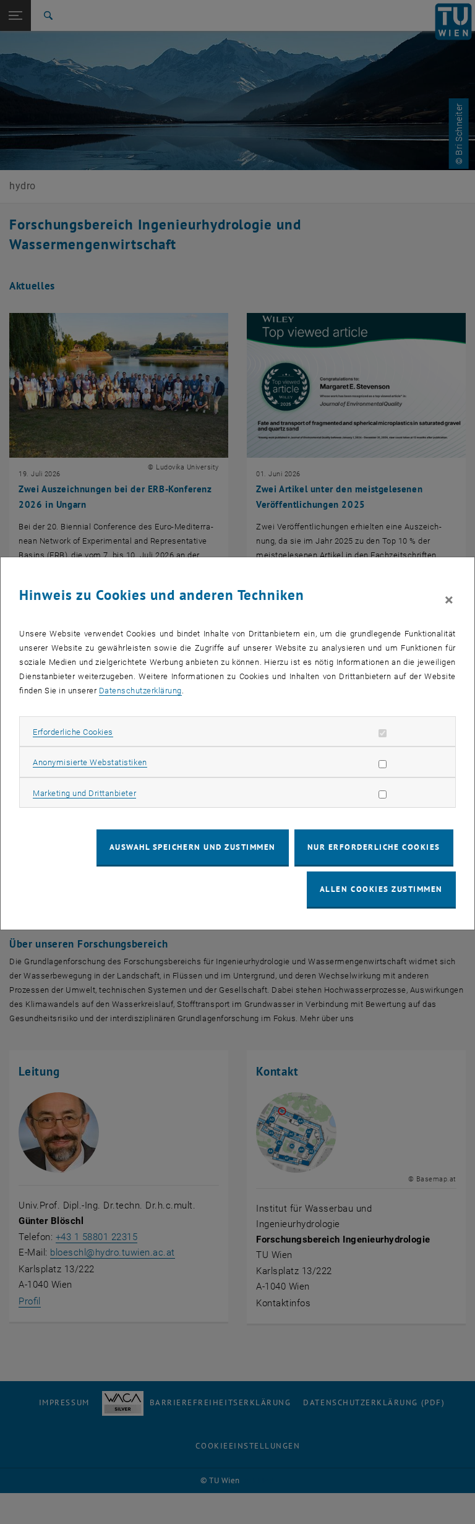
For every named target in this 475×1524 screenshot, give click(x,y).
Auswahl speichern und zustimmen (192, 847)
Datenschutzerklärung (140, 690)
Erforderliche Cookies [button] (73, 732)
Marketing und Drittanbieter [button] (84, 793)
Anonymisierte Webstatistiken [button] (90, 762)
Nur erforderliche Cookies (373, 847)
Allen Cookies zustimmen (381, 889)
